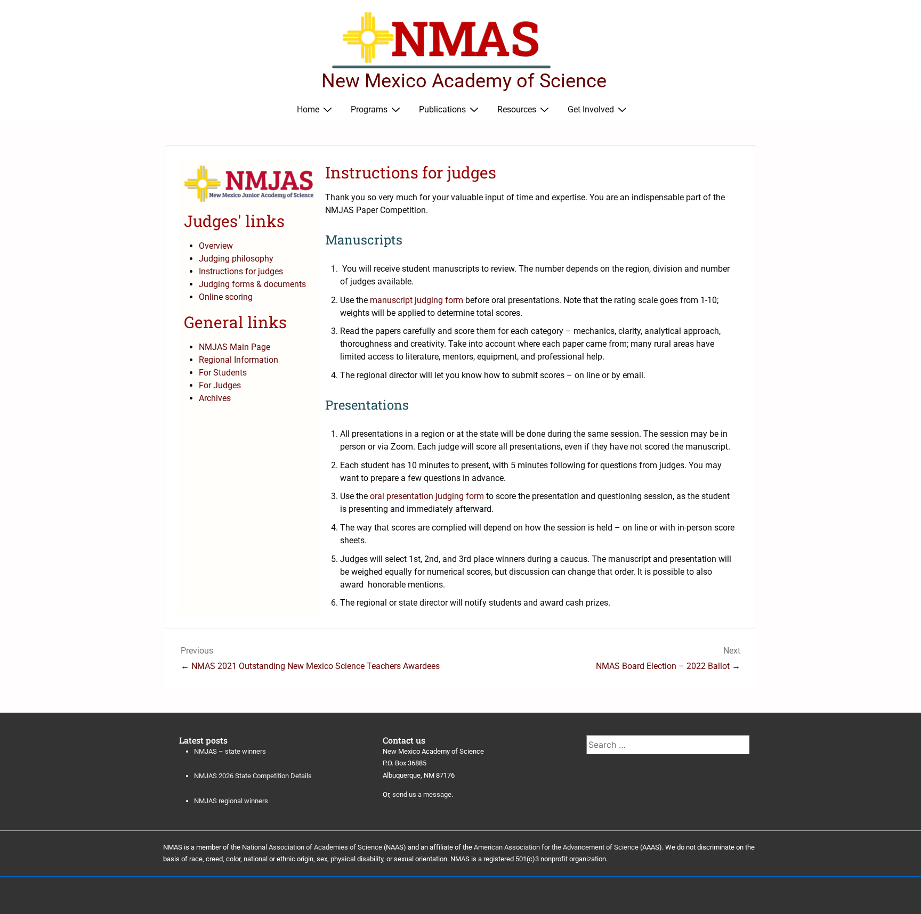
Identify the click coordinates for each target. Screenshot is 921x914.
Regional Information (238, 360)
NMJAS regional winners (231, 801)
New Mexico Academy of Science (464, 81)
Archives (215, 398)
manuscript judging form (416, 300)
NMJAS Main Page (234, 347)
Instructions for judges (241, 271)
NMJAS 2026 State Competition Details (253, 776)
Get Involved (591, 109)
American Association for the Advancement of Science (556, 847)
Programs (369, 109)
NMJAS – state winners (230, 751)
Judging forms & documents (252, 284)
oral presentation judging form (427, 496)
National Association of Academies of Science (312, 847)
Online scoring (226, 297)
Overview (216, 246)
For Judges (220, 385)
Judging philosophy (236, 259)
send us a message (421, 794)
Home (308, 109)
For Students (223, 373)
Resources (516, 109)
